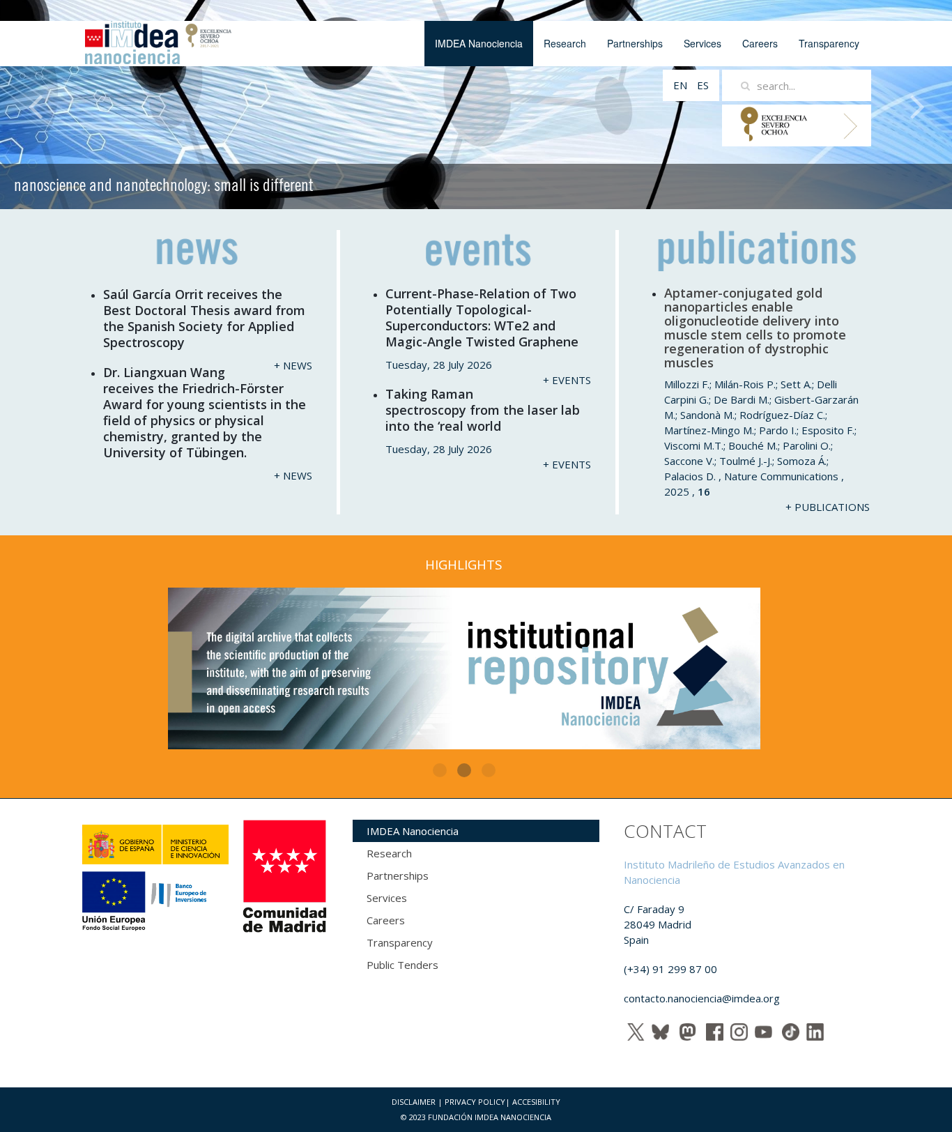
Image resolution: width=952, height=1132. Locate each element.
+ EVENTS (567, 380)
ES (703, 85)
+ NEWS (293, 365)
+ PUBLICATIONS (827, 507)
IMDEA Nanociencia (479, 43)
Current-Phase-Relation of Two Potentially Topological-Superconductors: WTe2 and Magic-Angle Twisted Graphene (481, 317)
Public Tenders (402, 965)
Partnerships (635, 43)
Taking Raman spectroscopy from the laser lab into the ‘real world (482, 409)
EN (681, 85)
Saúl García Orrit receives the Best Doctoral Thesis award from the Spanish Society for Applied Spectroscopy (204, 318)
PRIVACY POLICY (475, 1101)
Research (565, 43)
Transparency (829, 43)
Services (702, 43)
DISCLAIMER (414, 1101)
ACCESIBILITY (536, 1101)
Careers (760, 43)
